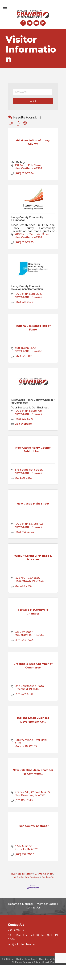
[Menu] (5, 7)
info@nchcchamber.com (22, 944)
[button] (10, 117)
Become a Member (20, 903)
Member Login (46, 903)
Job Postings (32, 877)
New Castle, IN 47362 (33, 937)
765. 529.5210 (16, 930)
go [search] (34, 100)
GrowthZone (49, 962)
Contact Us (48, 877)
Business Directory (22, 873)
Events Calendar (44, 873)
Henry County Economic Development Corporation (27, 287)
